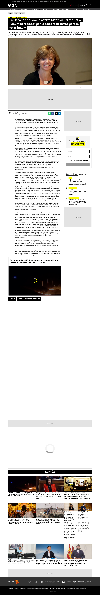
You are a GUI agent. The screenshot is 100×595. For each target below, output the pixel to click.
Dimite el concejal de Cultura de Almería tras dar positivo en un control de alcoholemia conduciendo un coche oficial (20, 521)
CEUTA (70, 178)
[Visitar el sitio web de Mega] (52, 582)
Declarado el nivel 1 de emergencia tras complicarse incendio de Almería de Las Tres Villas (34, 261)
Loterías (34, 9)
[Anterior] (9, 1)
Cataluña (45, 129)
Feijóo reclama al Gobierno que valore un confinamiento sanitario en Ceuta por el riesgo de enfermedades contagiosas (78, 182)
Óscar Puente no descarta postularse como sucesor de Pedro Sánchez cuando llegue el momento (84, 515)
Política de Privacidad (82, 160)
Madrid (16, 13)
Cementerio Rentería (54, 1)
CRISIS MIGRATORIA (74, 197)
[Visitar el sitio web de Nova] (47, 582)
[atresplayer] (84, 5)
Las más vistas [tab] (71, 174)
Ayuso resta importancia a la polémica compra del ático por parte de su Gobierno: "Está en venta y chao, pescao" (69, 516)
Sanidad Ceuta (36, 1)
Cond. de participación (81, 588)
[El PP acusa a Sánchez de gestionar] (50, 551)
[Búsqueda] (90, 5)
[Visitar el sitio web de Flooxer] (89, 582)
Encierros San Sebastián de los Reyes (19, 1)
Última (74, 5)
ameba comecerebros (44, 1)
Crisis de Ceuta (73, 188)
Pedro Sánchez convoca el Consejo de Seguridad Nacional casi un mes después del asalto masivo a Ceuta (78, 202)
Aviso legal (52, 588)
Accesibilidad (53, 591)
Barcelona (22, 13)
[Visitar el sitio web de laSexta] (36, 582)
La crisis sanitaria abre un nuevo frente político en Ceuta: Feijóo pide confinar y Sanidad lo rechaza (78, 192)
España (50, 472)
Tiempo (44, 9)
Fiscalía (20, 298)
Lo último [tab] (82, 174)
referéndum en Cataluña (32, 298)
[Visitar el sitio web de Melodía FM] (74, 582)
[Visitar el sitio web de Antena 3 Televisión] (31, 582)
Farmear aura (63, 1)
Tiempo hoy (29, 1)
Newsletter (86, 9)
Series (76, 9)
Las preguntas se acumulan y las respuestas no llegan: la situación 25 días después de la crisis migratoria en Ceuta (48, 521)
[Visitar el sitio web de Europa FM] (69, 582)
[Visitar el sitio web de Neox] (41, 582)
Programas (55, 9)
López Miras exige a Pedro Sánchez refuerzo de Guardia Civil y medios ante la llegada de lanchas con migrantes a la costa (76, 562)
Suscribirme (78, 165)
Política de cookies (70, 588)
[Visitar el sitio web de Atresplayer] (82, 582)
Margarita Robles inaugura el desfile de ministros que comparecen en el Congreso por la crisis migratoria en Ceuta (48, 495)
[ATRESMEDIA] (13, 582)
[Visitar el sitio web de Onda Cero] (63, 582)
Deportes (24, 9)
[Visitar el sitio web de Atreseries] (58, 582)
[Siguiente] (91, 1)
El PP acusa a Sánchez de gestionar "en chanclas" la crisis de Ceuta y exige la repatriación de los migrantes (49, 562)
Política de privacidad (60, 588)
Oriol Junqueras (39, 251)
